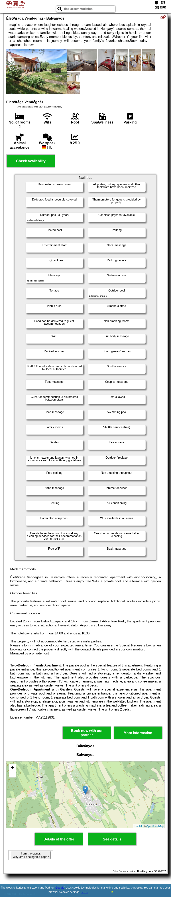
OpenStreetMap (154, 826)
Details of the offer (58, 839)
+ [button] (12, 767)
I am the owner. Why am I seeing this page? (31, 855)
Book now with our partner (87, 733)
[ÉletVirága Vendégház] (36, 72)
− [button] (12, 774)
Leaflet (138, 826)
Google (59, 887)
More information (138, 733)
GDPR (84, 892)
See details (112, 839)
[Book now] (163, 17)
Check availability (31, 161)
